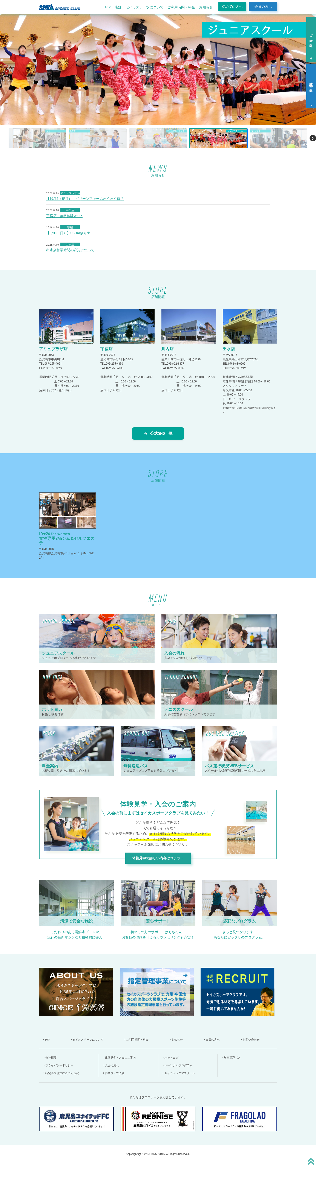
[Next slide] (313, 138)
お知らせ (206, 7)
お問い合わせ (251, 1039)
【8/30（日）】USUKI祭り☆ (68, 233)
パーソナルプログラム (178, 1065)
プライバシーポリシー (59, 1065)
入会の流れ (112, 1065)
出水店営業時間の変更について (70, 250)
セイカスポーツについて (144, 7)
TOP (107, 7)
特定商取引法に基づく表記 (62, 1073)
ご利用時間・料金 (181, 7)
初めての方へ (232, 6)
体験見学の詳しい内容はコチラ (158, 858)
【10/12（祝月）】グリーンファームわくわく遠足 (85, 199)
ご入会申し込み (311, 39)
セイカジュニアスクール (179, 1073)
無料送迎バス (232, 1057)
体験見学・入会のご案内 (120, 1057)
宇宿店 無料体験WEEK (64, 216)
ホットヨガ (171, 1057)
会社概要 (51, 1057)
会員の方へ (263, 6)
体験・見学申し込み (311, 85)
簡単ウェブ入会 (114, 1073)
